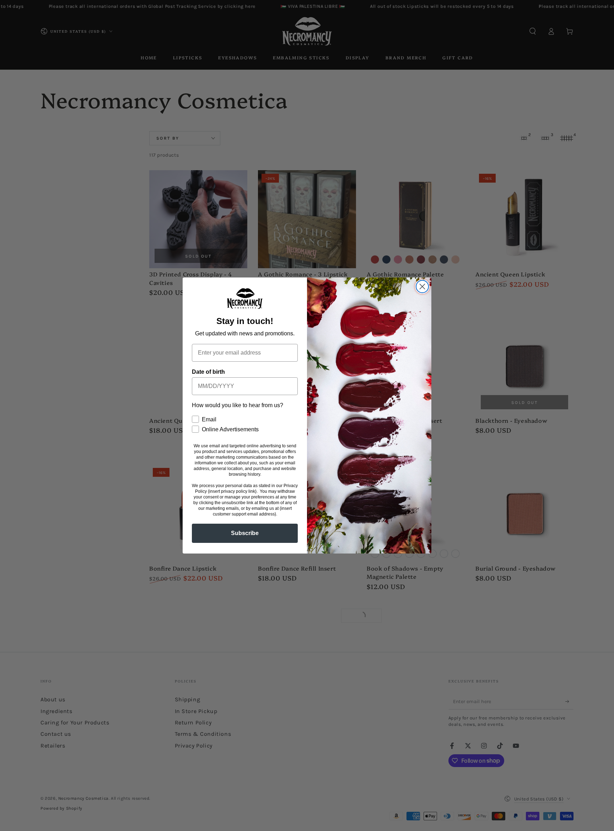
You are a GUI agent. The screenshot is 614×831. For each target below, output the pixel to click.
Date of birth (208, 372)
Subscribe (245, 533)
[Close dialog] (422, 286)
